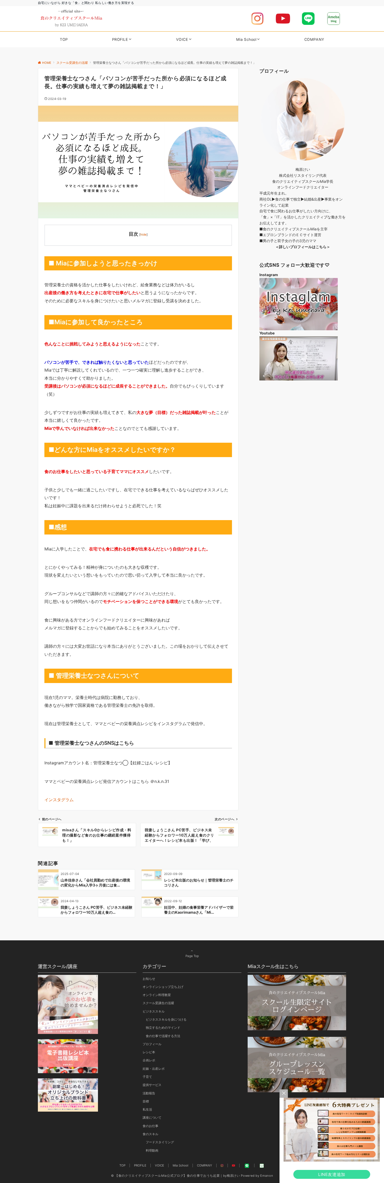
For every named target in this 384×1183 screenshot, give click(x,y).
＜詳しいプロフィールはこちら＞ (302, 246)
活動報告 (149, 1093)
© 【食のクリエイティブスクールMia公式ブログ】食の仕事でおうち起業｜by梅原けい (175, 1176)
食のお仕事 (150, 1126)
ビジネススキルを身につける (166, 1019)
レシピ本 (149, 1052)
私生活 (147, 1109)
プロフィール (152, 1044)
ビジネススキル (154, 1011)
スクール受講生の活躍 (158, 1003)
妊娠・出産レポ (154, 1069)
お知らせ (149, 979)
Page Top (192, 956)
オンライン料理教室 (157, 995)
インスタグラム (59, 799)
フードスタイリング (160, 1142)
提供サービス (152, 1085)
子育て (147, 1077)
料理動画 (152, 1150)
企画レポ (149, 1060)
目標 (146, 1101)
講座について (152, 1117)
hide (143, 234)
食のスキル (150, 1134)
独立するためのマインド (163, 1028)
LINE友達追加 (331, 1174)
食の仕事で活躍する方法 (163, 1036)
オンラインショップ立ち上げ (163, 987)
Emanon (266, 1176)
